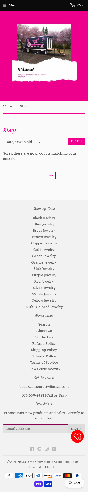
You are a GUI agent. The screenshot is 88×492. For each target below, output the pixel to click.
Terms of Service (44, 362)
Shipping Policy (44, 350)
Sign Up (76, 429)
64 (51, 175)
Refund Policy (44, 344)
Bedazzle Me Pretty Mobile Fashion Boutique (47, 461)
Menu (14, 5)
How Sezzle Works (44, 369)
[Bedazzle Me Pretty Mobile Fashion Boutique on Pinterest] (39, 449)
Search (44, 324)
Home (7, 106)
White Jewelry (44, 294)
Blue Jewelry (44, 224)
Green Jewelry (44, 256)
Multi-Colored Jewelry (44, 307)
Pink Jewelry (44, 269)
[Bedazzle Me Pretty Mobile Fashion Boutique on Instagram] (47, 449)
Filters (76, 141)
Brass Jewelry (44, 230)
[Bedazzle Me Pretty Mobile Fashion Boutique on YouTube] (54, 449)
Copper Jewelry (44, 243)
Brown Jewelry (44, 237)
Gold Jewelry (44, 250)
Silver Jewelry (44, 288)
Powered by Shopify (42, 467)
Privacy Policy (44, 356)
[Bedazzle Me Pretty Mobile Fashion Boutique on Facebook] (32, 449)
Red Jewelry (44, 281)
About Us (44, 331)
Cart (80, 5)
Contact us (44, 337)
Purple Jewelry (44, 275)
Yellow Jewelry (44, 300)
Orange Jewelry (44, 262)
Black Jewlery (44, 218)
